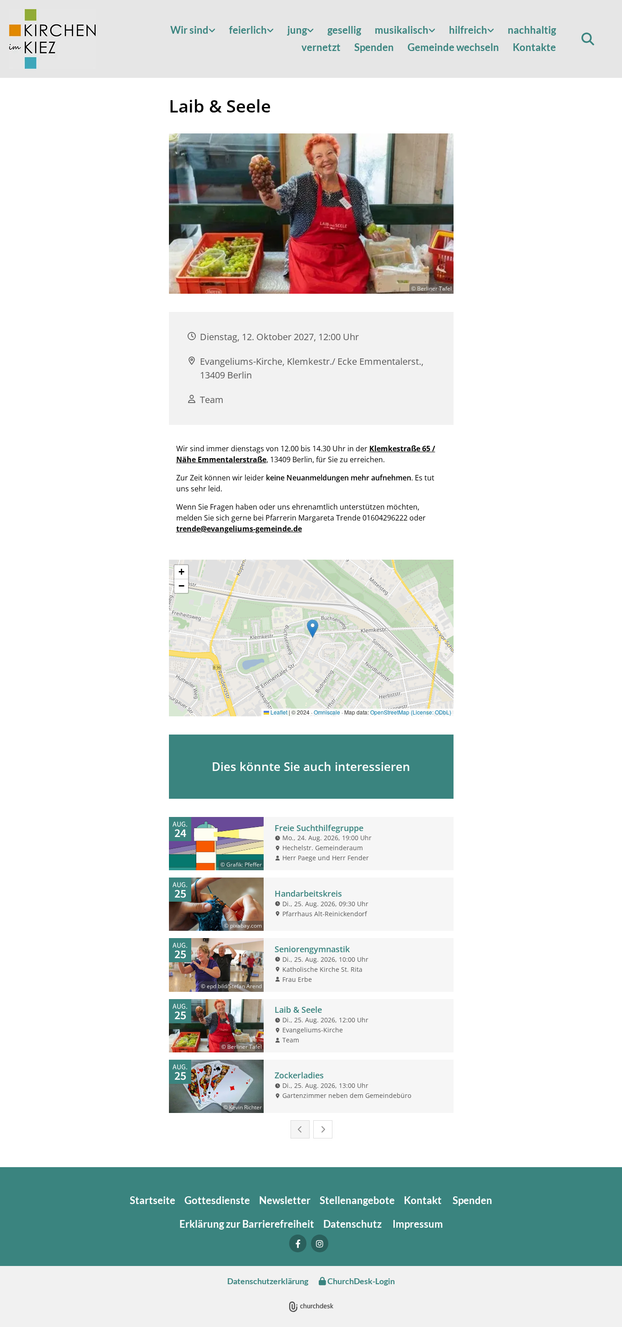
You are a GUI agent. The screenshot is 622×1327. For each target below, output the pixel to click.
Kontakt (424, 1200)
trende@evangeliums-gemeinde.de (239, 529)
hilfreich (468, 30)
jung (297, 30)
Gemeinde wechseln (453, 47)
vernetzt (321, 47)
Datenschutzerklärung (267, 1281)
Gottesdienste (217, 1200)
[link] (192, 30)
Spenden (374, 47)
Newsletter (285, 1200)
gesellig (344, 30)
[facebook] (298, 1243)
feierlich (248, 30)
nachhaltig (532, 30)
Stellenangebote (357, 1200)
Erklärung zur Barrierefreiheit (246, 1224)
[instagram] (319, 1243)
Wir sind (189, 30)
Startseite (152, 1200)
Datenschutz (353, 1224)
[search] (588, 39)
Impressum (418, 1224)
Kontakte (534, 47)
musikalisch (401, 30)
